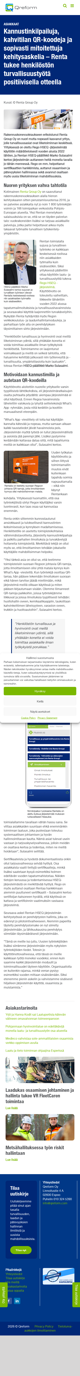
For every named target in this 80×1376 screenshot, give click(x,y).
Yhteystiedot (14, 1274)
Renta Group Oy (30, 192)
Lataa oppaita (15, 1290)
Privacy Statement (47, 718)
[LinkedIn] (17, 1301)
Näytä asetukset (40, 711)
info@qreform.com (55, 1203)
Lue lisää (12, 1108)
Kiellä (40, 701)
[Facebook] (9, 1301)
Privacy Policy (44, 1326)
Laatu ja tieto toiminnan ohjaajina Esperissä (35, 1050)
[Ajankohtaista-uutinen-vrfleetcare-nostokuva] (40, 1058)
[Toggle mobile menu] (72, 6)
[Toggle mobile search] (65, 6)
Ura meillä (12, 1282)
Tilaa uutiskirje (15, 1278)
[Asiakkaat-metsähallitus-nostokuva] (40, 1115)
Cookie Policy (28, 718)
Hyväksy (40, 691)
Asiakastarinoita (16, 1286)
